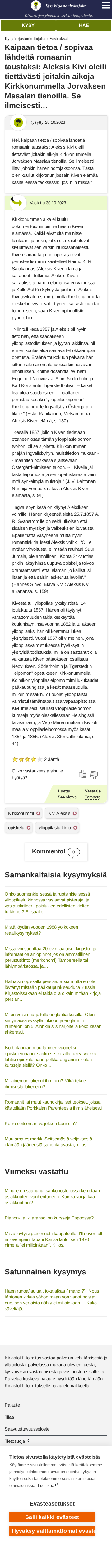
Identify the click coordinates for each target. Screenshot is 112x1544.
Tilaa (9, 1417)
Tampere (92, 797)
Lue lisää (46, 1485)
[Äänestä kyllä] (83, 774)
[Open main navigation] (106, 5)
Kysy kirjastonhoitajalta (25, 38)
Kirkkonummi (21, 813)
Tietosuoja (15, 1441)
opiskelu (16, 827)
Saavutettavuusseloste (27, 1429)
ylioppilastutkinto (55, 827)
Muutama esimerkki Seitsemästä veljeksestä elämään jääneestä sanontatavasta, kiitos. (48, 1141)
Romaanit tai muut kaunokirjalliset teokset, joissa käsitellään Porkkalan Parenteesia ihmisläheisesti (53, 1104)
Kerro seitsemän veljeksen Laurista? (41, 1123)
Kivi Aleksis (59, 813)
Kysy (28, 25)
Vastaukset (58, 38)
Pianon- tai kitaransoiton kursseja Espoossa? (49, 1217)
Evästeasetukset (52, 1504)
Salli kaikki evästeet (52, 1517)
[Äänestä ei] (94, 775)
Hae (84, 25)
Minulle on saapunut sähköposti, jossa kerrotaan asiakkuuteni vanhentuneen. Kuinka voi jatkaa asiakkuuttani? (52, 1196)
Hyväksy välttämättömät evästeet (53, 1531)
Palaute (12, 1404)
